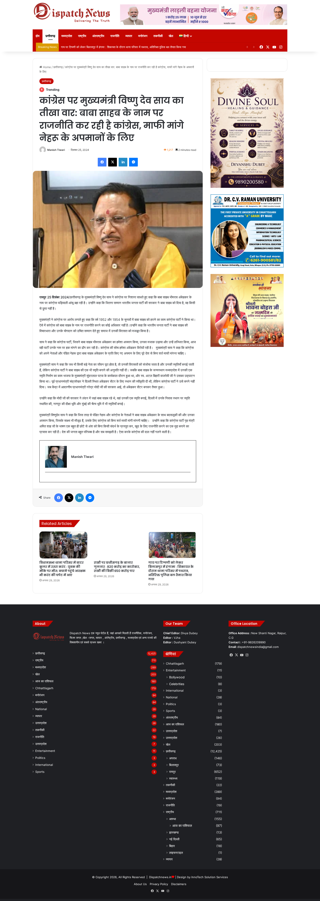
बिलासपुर (174, 765)
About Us (140, 884)
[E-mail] (47, 479)
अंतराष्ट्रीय (98, 36)
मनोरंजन (142, 36)
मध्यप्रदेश (66, 36)
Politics (40, 758)
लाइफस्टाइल (176, 852)
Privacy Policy (159, 884)
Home (46, 67)
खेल (171, 36)
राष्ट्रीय (82, 36)
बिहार (172, 846)
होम (37, 36)
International (44, 765)
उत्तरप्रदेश (41, 723)
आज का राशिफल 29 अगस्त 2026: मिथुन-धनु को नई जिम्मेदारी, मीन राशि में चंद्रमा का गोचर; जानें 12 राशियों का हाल (122, 47)
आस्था (172, 819)
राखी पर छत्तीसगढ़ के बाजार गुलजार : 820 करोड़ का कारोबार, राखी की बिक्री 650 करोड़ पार (117, 566)
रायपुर (172, 771)
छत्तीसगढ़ (50, 36)
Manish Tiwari (56, 149)
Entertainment (45, 751)
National (41, 709)
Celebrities (176, 684)
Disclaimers (178, 884)
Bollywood (177, 677)
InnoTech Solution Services (209, 877)
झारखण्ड (174, 832)
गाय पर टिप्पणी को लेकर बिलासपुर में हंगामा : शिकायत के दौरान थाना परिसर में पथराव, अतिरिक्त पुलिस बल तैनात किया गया (171, 570)
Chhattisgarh (44, 688)
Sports (39, 771)
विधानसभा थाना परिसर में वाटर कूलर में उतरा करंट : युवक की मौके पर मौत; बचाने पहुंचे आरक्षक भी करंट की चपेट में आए (62, 568)
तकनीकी (158, 36)
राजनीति (114, 36)
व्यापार (128, 36)
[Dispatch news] (73, 13)
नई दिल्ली (174, 839)
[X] (236, 655)
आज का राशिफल (44, 681)
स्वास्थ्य (173, 778)
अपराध (173, 758)
